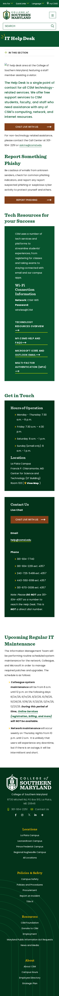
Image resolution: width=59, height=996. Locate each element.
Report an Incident (30, 895)
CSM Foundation (30, 922)
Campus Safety (29, 879)
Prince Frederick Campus (29, 846)
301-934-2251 (19, 809)
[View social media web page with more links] (42, 815)
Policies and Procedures (30, 884)
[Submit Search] (53, 26)
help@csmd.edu (21, 540)
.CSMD (53, 3)
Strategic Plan (29, 983)
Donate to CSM (30, 928)
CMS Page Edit (8, 765)
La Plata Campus (29, 835)
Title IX (29, 901)
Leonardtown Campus (30, 840)
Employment (30, 934)
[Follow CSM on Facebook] (16, 815)
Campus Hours (30, 972)
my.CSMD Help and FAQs (27, 340)
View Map (33, 483)
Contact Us (42, 809)
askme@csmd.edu (30, 145)
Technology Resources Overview (29, 324)
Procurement (30, 890)
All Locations (30, 857)
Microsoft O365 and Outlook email (29, 353)
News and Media (30, 945)
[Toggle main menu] (52, 15)
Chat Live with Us (26, 127)
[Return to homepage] (17, 19)
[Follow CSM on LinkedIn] (36, 815)
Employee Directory (29, 977)
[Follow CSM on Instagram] (23, 815)
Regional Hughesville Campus (30, 852)
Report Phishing (26, 200)
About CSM (30, 966)
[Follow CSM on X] (29, 815)
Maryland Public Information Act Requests (30, 939)
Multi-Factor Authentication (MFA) (30, 365)
